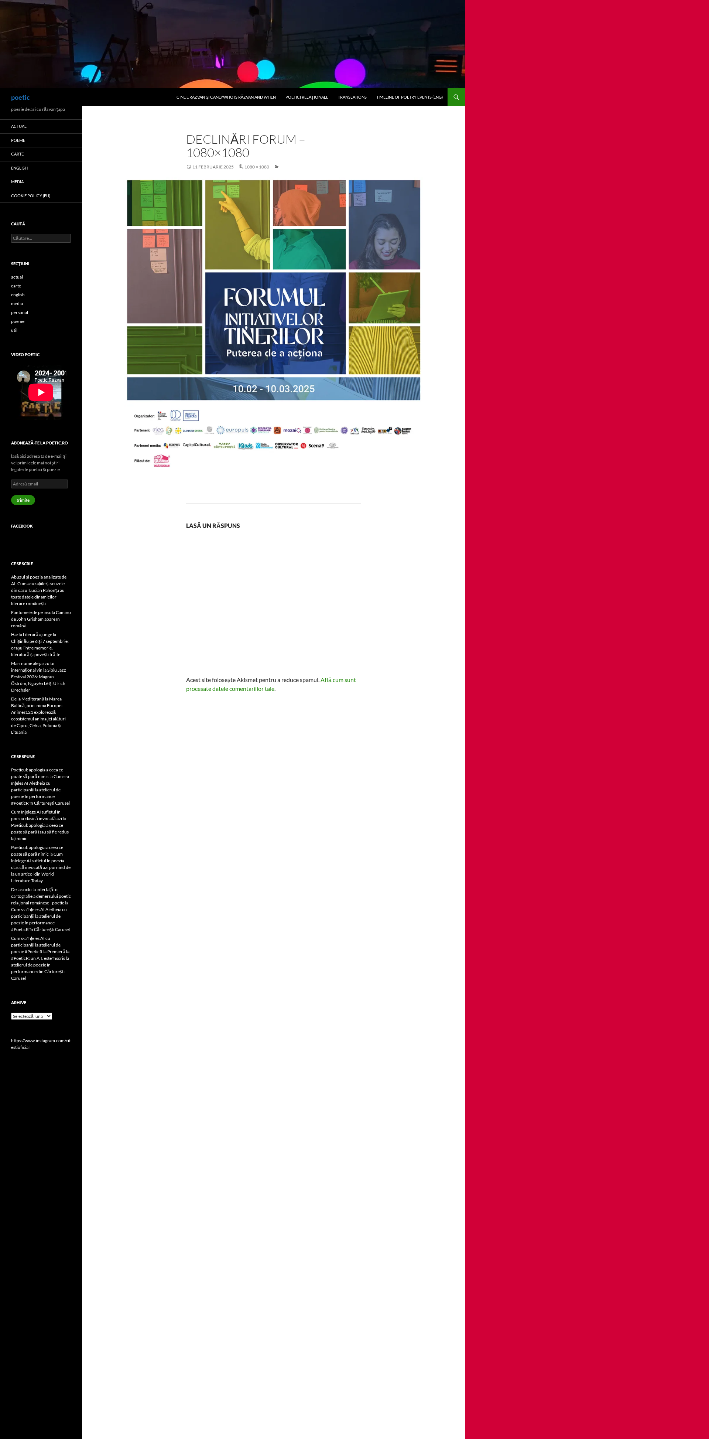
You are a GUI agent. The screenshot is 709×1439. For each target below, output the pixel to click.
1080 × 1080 (256, 167)
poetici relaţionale (306, 97)
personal (19, 312)
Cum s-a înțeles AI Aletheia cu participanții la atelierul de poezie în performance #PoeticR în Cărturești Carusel (40, 790)
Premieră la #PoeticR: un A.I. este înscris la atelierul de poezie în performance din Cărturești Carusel (40, 965)
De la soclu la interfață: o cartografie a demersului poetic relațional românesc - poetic (41, 896)
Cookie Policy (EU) (30, 195)
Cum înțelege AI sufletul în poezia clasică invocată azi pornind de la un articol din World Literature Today (41, 867)
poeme (18, 140)
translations (352, 97)
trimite (23, 500)
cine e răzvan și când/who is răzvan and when (226, 97)
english (19, 168)
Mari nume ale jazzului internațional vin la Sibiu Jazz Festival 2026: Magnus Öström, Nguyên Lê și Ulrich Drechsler (38, 677)
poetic (20, 97)
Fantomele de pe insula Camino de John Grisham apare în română (41, 619)
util (14, 330)
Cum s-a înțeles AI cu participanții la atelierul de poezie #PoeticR (36, 944)
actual (19, 126)
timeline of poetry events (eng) (409, 97)
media (17, 181)
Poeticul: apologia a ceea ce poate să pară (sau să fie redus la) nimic (40, 831)
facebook (22, 526)
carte (17, 153)
